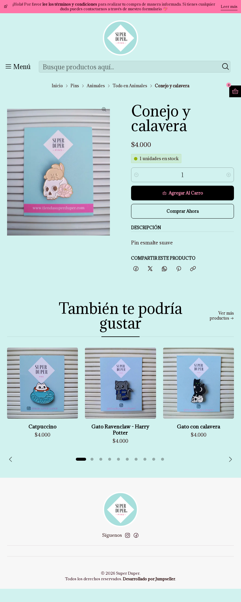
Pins (75, 86)
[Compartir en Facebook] (136, 269)
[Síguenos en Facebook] (136, 535)
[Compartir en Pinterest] (179, 269)
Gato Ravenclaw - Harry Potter (120, 429)
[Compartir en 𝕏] (150, 269)
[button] (81, 459)
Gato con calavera (198, 426)
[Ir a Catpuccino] (42, 383)
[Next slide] (229, 459)
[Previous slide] (11, 459)
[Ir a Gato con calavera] (198, 383)
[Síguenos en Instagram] (127, 535)
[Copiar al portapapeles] (193, 269)
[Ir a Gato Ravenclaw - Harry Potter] (120, 383)
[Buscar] (225, 67)
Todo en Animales (130, 86)
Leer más (229, 6)
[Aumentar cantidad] (229, 175)
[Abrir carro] (235, 91)
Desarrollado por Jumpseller (149, 578)
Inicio (57, 86)
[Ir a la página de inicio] (120, 38)
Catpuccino (42, 426)
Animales (96, 86)
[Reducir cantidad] (136, 175)
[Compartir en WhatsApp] (164, 269)
